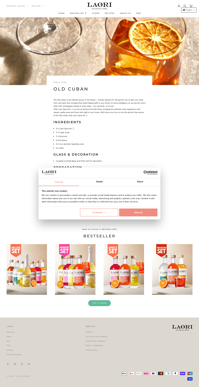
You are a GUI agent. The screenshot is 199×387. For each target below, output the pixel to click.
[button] (188, 10)
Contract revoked (13, 354)
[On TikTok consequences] (22, 364)
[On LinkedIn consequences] (29, 364)
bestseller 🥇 (78, 13)
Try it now (99, 303)
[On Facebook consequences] (7, 364)
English (36, 6)
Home (61, 13)
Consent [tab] (59, 182)
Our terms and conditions (96, 336)
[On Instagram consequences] (15, 364)
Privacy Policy (91, 350)
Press (8, 336)
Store (96, 13)
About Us (125, 13)
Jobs (8, 341)
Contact (9, 350)
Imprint (89, 332)
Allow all (138, 212)
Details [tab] (99, 181)
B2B (138, 13)
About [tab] (140, 181)
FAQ (8, 345)
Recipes (110, 13)
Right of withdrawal (94, 345)
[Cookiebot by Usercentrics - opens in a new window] (145, 173)
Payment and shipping (95, 341)
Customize (97, 212)
